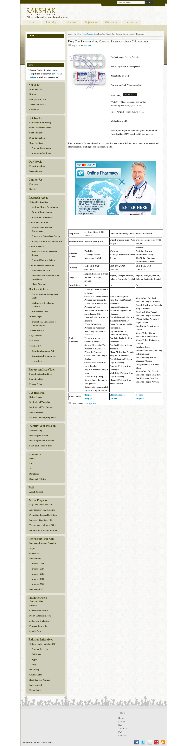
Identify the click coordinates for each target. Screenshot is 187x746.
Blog (120, 725)
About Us (132, 22)
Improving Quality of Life (40, 520)
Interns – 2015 (38, 563)
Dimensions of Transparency (44, 355)
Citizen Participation (38, 201)
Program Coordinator (41, 148)
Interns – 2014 (38, 568)
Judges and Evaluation (39, 620)
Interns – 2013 (38, 573)
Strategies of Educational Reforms (47, 241)
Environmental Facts (41, 270)
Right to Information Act (43, 350)
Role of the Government (42, 217)
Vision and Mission (37, 104)
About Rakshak (36, 491)
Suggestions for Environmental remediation (45, 277)
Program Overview (40, 649)
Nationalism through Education (43, 530)
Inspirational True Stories (40, 407)
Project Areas (91, 22)
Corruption (37, 360)
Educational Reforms (38, 222)
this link (113, 398)
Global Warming (39, 283)
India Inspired (35, 684)
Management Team (37, 99)
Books (32, 458)
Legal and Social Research (40, 504)
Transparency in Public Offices (42, 525)
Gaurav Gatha (35, 674)
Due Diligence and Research (41, 440)
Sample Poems (35, 631)
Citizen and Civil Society (40, 122)
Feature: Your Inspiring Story (42, 417)
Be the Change (35, 396)
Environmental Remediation (41, 265)
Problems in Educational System (46, 236)
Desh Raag (34, 669)
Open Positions (36, 142)
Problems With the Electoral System (44, 253)
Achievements (35, 89)
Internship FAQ (36, 589)
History (32, 94)
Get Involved (111, 22)
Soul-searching (35, 430)
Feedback (33, 183)
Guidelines (34, 553)
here (54, 73)
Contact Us (34, 109)
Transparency (35, 345)
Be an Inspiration (37, 137)
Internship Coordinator (42, 153)
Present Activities (37, 166)
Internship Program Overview (42, 543)
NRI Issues (34, 340)
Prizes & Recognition (38, 625)
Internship (51, 22)
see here (139, 394)
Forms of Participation (42, 212)
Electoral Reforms (37, 246)
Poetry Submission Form (40, 615)
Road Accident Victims (39, 679)
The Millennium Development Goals (45, 296)
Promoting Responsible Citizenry (44, 514)
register (33, 77)
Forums (121, 721)
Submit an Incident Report (41, 373)
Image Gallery (35, 171)
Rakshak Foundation (60, 14)
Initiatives (71, 22)
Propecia (140, 398)
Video (31, 468)
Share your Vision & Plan (40, 445)
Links (31, 463)
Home (31, 22)
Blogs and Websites (37, 478)
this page (88, 394)
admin (88, 45)
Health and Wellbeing (39, 289)
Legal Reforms (35, 335)
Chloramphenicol (117, 394)
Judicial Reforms (36, 330)
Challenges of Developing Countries (43, 304)
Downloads (34, 473)
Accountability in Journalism (42, 509)
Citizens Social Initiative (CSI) (42, 643)
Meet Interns (35, 558)
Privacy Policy (35, 384)
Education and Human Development (42, 229)
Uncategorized (89, 403)
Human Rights (35, 316)
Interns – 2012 (38, 578)
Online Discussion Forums (40, 127)
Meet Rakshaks (36, 412)
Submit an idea (36, 378)
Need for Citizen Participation (45, 207)
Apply (32, 548)
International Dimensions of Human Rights (44, 323)
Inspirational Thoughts (39, 402)
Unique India (35, 690)
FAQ (34, 664)
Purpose (33, 605)
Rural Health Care (40, 311)
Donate (32, 189)
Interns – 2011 (38, 584)
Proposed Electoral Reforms (44, 260)
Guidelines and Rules (38, 610)
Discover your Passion (38, 435)
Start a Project (36, 132)
